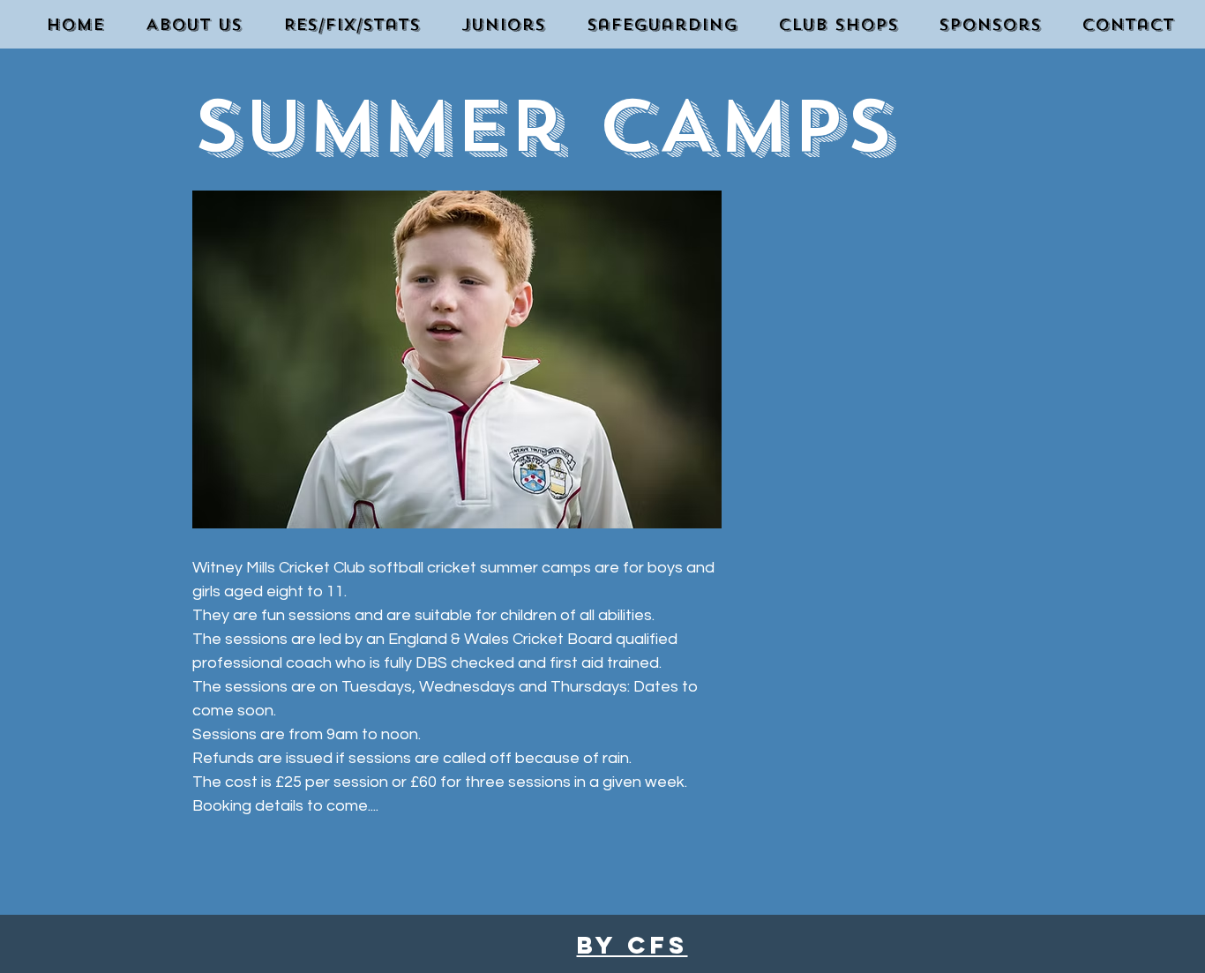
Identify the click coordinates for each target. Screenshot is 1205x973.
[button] (495, 24)
